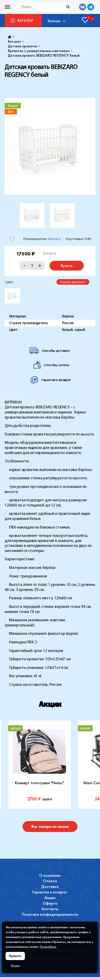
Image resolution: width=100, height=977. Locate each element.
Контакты (50, 908)
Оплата (50, 880)
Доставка (50, 886)
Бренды (54, 20)
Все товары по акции (50, 826)
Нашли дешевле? (73, 282)
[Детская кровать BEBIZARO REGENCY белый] (50, 146)
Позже (15, 966)
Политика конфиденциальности (50, 914)
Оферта (50, 903)
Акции (49, 897)
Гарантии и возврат (49, 892)
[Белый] (12, 295)
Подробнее (48, 947)
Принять (15, 956)
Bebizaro (54, 239)
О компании (50, 875)
